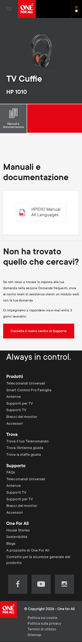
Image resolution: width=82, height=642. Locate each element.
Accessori (14, 424)
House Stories (18, 530)
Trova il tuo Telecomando (27, 441)
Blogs (11, 544)
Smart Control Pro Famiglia (28, 390)
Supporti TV (16, 410)
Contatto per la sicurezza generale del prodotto (38, 560)
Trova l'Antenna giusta (24, 448)
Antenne (13, 397)
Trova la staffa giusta (23, 455)
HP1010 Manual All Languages (46, 212)
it (78, 11)
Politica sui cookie (42, 618)
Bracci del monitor (21, 417)
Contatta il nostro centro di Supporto (39, 331)
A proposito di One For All (27, 551)
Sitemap (34, 635)
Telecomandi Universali (25, 384)
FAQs (10, 473)
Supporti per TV (19, 404)
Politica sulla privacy (44, 624)
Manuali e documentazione (13, 126)
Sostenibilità (16, 537)
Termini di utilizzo (42, 629)
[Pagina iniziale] (27, 9)
